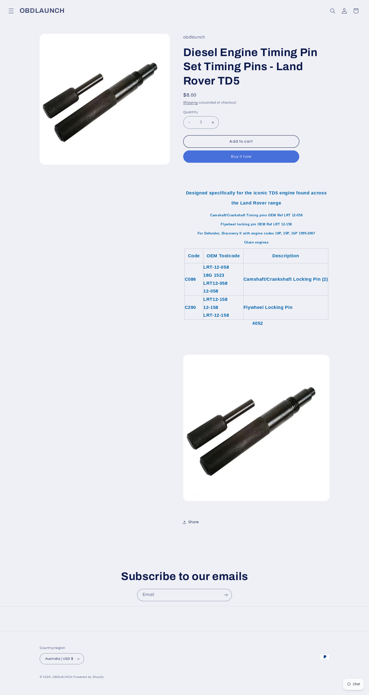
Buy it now (241, 156)
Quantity (190, 112)
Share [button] (193, 522)
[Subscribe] (226, 595)
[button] (11, 11)
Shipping (190, 102)
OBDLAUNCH (62, 677)
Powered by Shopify (89, 677)
